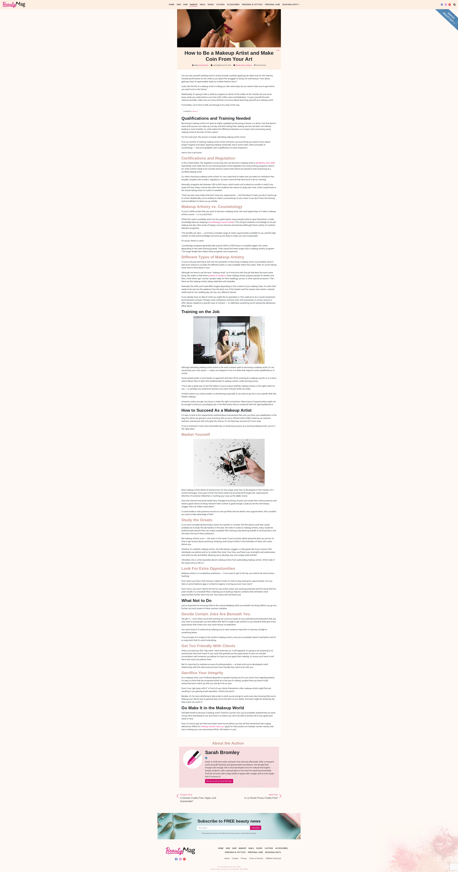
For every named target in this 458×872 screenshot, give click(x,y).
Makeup (194, 4)
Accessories (233, 4)
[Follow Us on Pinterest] (449, 4)
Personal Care (272, 4)
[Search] (454, 4)
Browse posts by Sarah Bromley (219, 781)
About (227, 858)
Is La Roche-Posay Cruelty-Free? (261, 796)
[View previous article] (277, 50)
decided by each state (265, 163)
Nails (202, 4)
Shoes (211, 4)
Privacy (244, 858)
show (195, 111)
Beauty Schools (241, 65)
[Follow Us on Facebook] (442, 4)
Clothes (220, 4)
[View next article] (279, 50)
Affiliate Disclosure (273, 858)
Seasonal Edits (290, 4)
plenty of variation (217, 275)
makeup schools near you (212, 726)
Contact (235, 858)
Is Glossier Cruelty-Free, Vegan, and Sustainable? (198, 798)
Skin (179, 4)
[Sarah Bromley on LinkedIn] (206, 758)
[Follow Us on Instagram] (446, 4)
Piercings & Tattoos (252, 4)
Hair (185, 4)
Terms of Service (256, 858)
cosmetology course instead (221, 222)
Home (171, 4)
